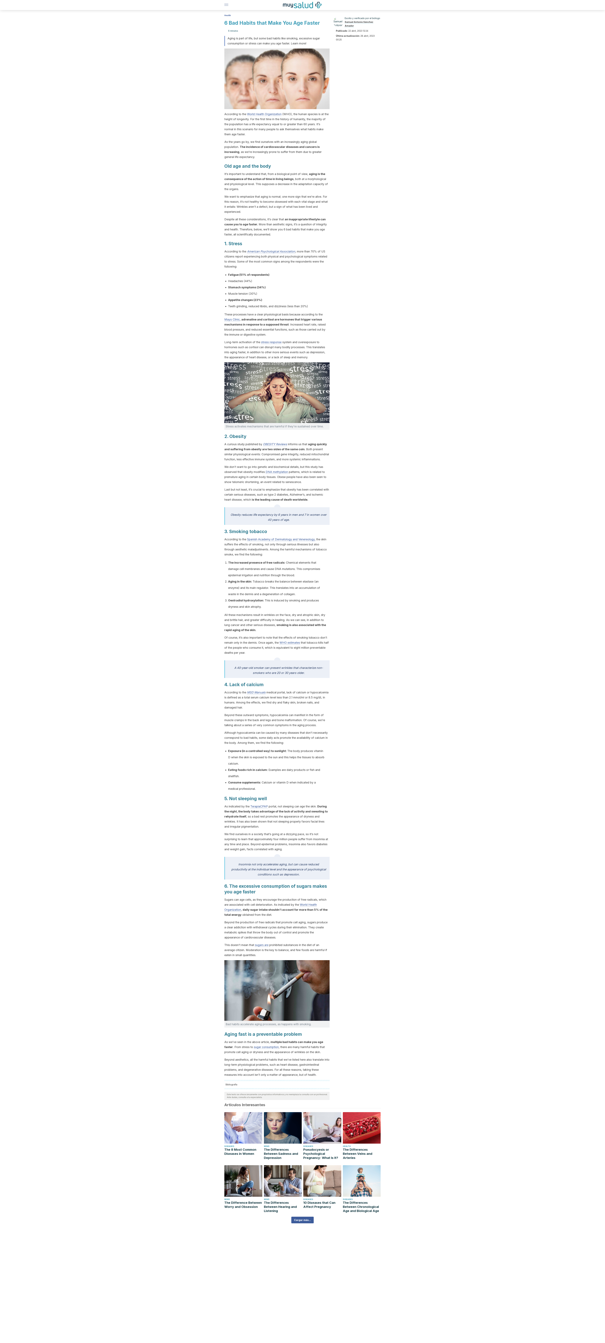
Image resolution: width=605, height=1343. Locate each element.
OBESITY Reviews (275, 444)
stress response (271, 342)
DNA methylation (277, 472)
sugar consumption (266, 1047)
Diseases (229, 1146)
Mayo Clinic (232, 319)
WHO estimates (289, 642)
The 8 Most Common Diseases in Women (240, 1152)
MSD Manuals (256, 692)
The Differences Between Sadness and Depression (281, 1154)
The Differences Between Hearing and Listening (280, 1207)
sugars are (261, 945)
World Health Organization (264, 114)
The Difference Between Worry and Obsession (243, 1205)
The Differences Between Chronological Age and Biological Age (361, 1207)
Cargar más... (302, 1220)
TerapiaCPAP (259, 806)
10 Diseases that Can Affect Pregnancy (319, 1205)
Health (227, 15)
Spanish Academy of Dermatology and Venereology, (281, 539)
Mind (266, 1146)
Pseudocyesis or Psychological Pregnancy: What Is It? (320, 1154)
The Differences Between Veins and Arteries (357, 1154)
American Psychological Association (271, 251)
